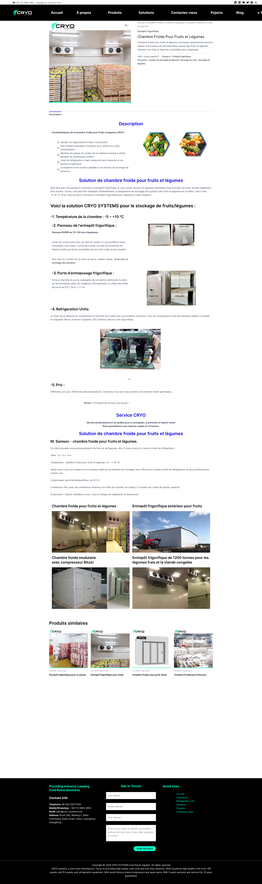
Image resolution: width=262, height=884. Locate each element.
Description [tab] (55, 114)
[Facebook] (235, 2)
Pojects (217, 13)
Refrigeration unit (185, 801)
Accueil (57, 13)
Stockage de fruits (188, 60)
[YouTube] (243, 2)
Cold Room (182, 797)
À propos (84, 13)
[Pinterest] (251, 2)
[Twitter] (247, 2)
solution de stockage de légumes (164, 60)
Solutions (146, 13)
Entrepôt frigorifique (175, 22)
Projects (180, 808)
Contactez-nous (184, 13)
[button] (126, 25)
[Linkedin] (239, 2)
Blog (240, 13)
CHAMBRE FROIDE (155, 22)
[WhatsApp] (255, 2)
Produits (115, 13)
